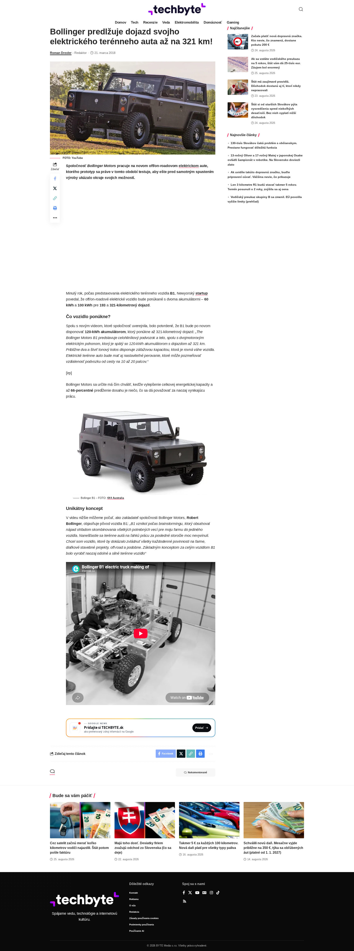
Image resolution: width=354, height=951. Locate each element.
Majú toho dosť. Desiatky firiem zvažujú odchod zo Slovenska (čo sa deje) (143, 847)
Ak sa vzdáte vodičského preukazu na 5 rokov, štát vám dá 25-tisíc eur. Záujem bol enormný (276, 63)
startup (201, 293)
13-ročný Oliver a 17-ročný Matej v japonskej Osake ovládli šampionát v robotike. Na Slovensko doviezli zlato (265, 160)
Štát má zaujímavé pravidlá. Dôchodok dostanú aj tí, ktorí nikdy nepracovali (276, 86)
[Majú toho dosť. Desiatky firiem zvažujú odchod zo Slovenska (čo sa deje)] (145, 820)
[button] (301, 9)
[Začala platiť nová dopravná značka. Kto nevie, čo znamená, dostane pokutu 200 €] (238, 41)
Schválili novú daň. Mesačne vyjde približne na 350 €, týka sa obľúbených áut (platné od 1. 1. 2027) (273, 847)
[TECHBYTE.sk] (177, 9)
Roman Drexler (60, 53)
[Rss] (184, 901)
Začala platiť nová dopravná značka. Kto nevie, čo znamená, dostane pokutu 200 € (276, 40)
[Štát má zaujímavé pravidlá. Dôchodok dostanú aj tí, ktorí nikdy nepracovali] (238, 87)
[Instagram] (211, 893)
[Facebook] (184, 893)
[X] (190, 893)
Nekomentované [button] (197, 772)
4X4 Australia (115, 497)
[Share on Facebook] (55, 178)
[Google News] (204, 893)
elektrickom (189, 166)
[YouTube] (197, 893)
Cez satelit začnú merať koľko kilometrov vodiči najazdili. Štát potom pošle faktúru (79, 847)
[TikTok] (218, 893)
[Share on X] (55, 188)
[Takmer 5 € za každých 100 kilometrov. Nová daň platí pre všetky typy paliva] (209, 820)
